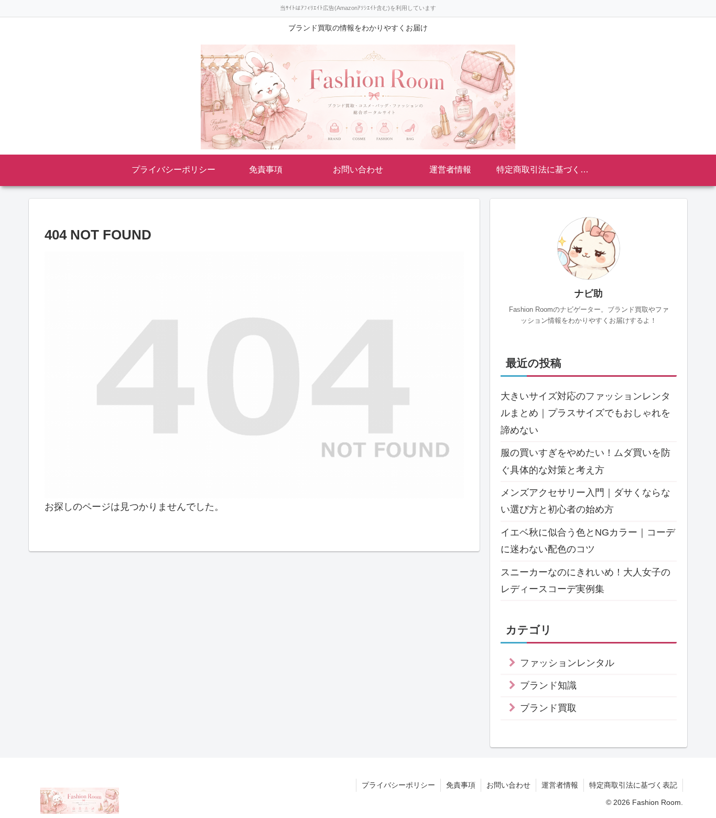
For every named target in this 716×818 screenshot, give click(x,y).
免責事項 (460, 785)
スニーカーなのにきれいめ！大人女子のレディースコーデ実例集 (585, 580)
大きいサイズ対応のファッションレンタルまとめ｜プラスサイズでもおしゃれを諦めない (585, 413)
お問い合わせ (508, 785)
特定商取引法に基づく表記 (633, 785)
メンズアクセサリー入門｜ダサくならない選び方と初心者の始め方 (585, 501)
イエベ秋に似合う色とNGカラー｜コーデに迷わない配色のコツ (588, 540)
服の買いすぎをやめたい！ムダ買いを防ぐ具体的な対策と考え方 (585, 461)
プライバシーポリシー (398, 785)
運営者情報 (559, 785)
